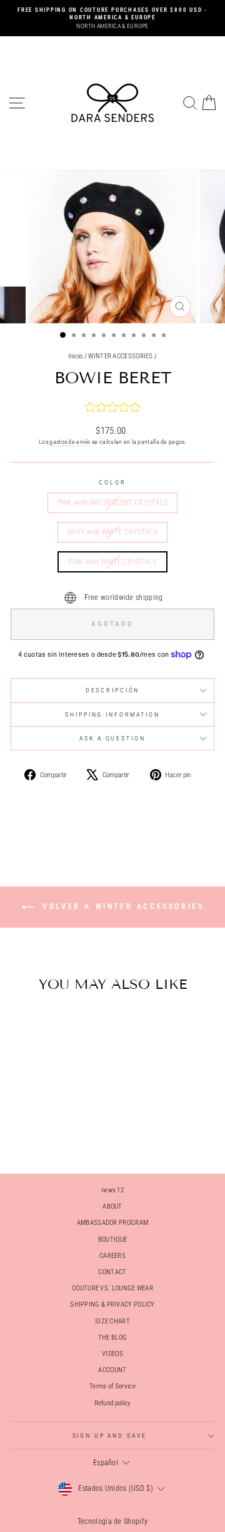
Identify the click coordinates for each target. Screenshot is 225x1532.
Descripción (113, 690)
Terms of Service (112, 1386)
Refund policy (112, 1403)
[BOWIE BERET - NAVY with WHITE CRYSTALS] (49, 1131)
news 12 (112, 1190)
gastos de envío (70, 441)
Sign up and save (109, 1435)
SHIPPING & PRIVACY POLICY (112, 1304)
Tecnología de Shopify (113, 1521)
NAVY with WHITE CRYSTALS (113, 532)
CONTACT (112, 1272)
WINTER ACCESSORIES (120, 356)
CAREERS (112, 1256)
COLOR (112, 482)
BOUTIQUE (112, 1239)
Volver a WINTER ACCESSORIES (121, 906)
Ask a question (112, 738)
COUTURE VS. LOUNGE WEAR (112, 1288)
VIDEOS (112, 1354)
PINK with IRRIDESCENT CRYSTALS (113, 502)
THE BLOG (112, 1337)
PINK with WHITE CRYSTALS (112, 561)
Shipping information (112, 714)
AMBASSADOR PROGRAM (112, 1223)
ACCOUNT (112, 1370)
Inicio (75, 356)
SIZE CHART (112, 1321)
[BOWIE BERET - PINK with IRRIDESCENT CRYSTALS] (34, 1131)
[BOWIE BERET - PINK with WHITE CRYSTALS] (63, 1131)
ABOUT (112, 1206)
